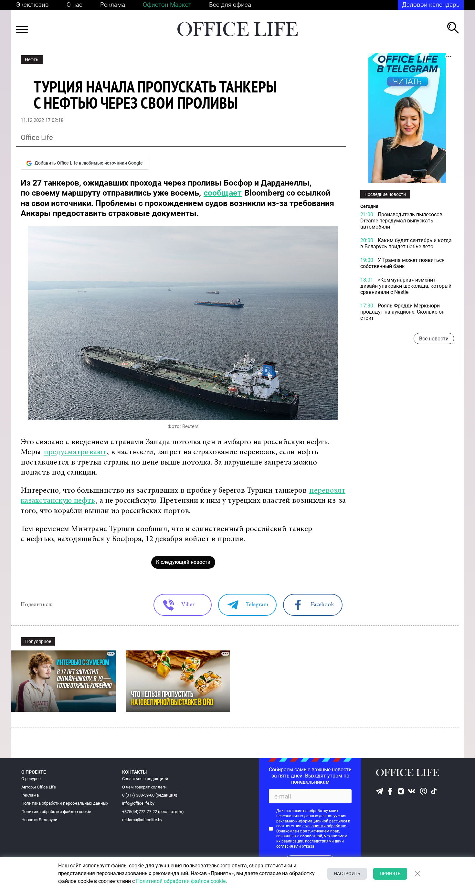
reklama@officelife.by (142, 819)
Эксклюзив (32, 4)
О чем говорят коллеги (144, 787)
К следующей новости (183, 562)
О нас (74, 4)
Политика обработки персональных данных (64, 803)
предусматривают (75, 452)
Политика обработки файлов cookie (56, 811)
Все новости (434, 339)
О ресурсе (31, 778)
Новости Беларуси (39, 819)
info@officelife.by (138, 803)
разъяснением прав (321, 831)
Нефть (31, 59)
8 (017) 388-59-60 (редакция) (149, 795)
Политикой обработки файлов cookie (181, 881)
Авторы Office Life (38, 787)
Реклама (112, 4)
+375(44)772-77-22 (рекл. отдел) (153, 811)
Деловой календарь (430, 4)
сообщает (223, 193)
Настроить (347, 873)
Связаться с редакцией (145, 778)
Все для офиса (230, 4)
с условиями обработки (324, 826)
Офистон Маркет (167, 4)
